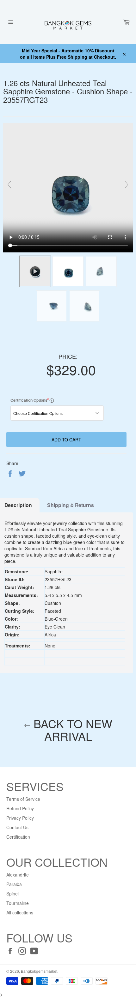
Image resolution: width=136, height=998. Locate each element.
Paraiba (14, 884)
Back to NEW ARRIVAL (71, 729)
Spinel (12, 893)
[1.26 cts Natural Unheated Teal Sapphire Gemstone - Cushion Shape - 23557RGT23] (101, 271)
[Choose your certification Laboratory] (51, 400)
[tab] (71, 505)
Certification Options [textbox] (36, 400)
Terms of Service (23, 799)
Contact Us (17, 827)
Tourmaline (17, 903)
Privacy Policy (20, 818)
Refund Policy (20, 808)
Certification (18, 837)
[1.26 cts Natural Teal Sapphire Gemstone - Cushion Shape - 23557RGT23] (68, 271)
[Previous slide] (9, 184)
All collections (19, 912)
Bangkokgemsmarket (39, 971)
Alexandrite (17, 874)
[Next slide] (126, 184)
